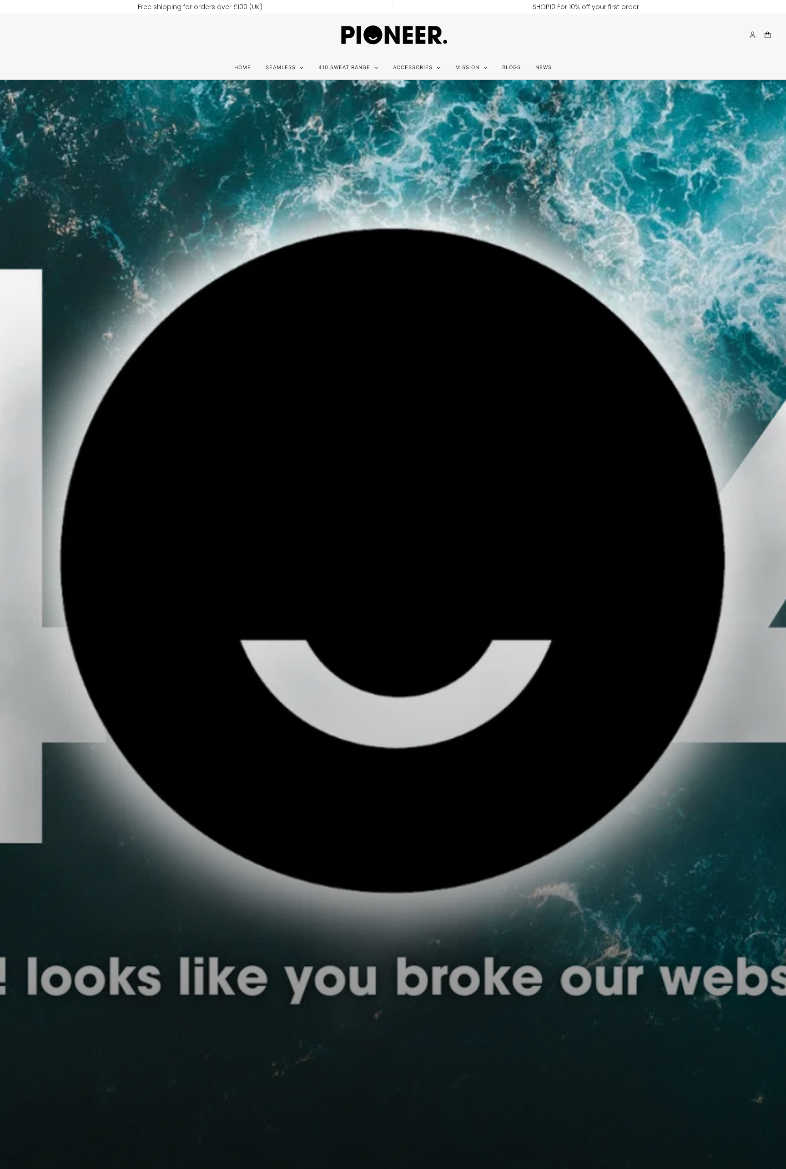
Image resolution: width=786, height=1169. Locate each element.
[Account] (752, 35)
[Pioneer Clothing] (393, 34)
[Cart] (767, 35)
